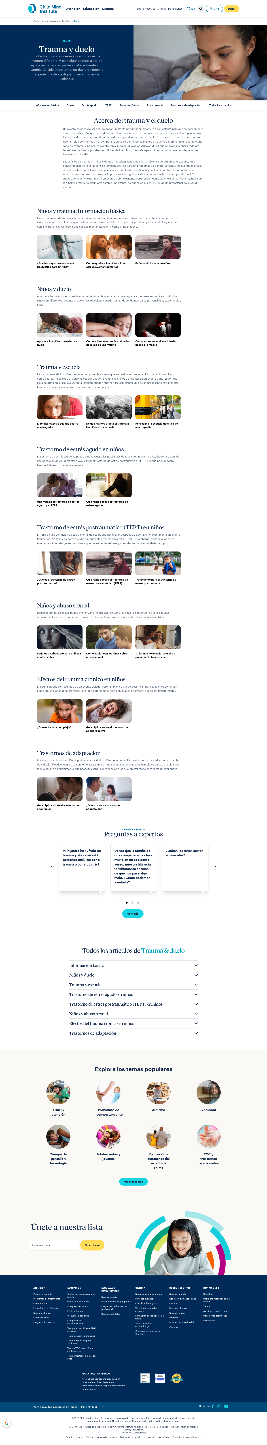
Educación (91, 9)
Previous (52, 866)
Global (162, 8)
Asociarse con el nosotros (216, 1311)
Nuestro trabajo (109, 1297)
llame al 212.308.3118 (93, 1406)
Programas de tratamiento (46, 1299)
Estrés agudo (89, 105)
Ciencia (108, 9)
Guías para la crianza (78, 1301)
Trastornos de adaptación (186, 105)
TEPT (108, 105)
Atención (73, 9)
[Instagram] (219, 1406)
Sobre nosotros (146, 8)
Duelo (70, 105)
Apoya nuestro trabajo (96, 1373)
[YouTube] (226, 1406)
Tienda (206, 1306)
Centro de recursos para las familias (51, 21)
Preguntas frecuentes (44, 1322)
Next (215, 866)
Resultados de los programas (116, 1301)
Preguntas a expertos (78, 1316)
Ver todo (133, 913)
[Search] (201, 8)
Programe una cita (42, 1294)
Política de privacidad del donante (137, 1437)
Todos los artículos (220, 105)
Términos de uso (74, 1437)
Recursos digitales (110, 1314)
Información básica (47, 105)
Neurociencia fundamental (148, 1294)
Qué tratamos (40, 1303)
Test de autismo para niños (81, 1336)
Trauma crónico (129, 105)
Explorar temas (75, 1311)
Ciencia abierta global (146, 1303)
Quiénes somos (41, 1317)
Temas (77, 21)
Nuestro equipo (177, 1313)
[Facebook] (213, 1406)
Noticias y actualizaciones (182, 1299)
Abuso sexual (155, 105)
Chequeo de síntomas (78, 1306)
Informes (173, 1317)
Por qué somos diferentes (46, 1308)
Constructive (139, 1432)
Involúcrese (209, 1320)
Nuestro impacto (177, 1294)
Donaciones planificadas (216, 1316)
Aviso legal (164, 1437)
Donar (231, 8)
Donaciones (175, 8)
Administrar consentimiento (187, 1437)
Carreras (173, 1327)
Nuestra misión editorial (181, 1322)
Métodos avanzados (145, 1299)
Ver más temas (133, 1181)
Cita (216, 8)
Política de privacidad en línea (101, 1437)
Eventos (173, 1303)
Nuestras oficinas (42, 1313)
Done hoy (208, 1294)
